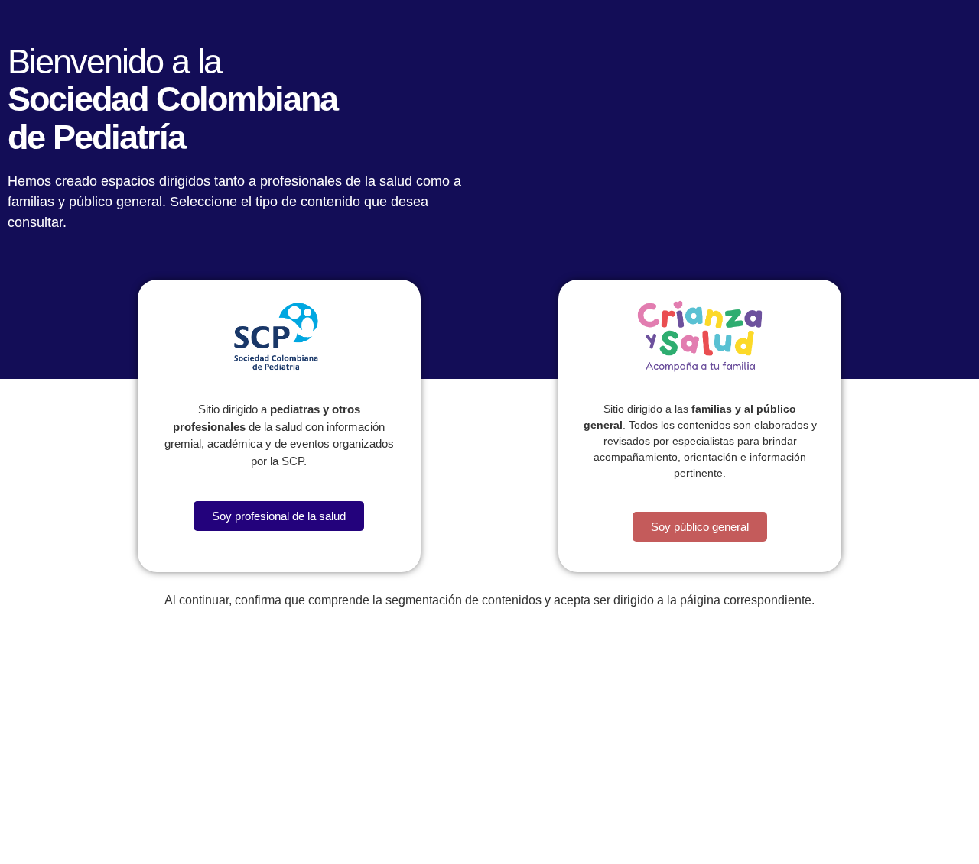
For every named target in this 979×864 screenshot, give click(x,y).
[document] (489, 432)
